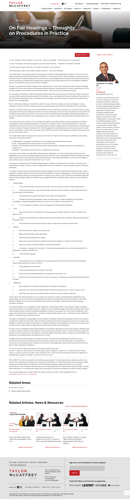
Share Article (81, 55)
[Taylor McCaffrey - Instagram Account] (65, 4)
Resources (87, 8)
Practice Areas (47, 8)
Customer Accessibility (32, 487)
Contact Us (116, 8)
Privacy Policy (55, 487)
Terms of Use (46, 487)
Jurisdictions (105, 8)
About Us (77, 8)
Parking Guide (91, 4)
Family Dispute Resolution (21, 391)
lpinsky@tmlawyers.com (104, 94)
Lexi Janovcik (13, 431)
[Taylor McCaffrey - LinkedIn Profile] (62, 3)
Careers (96, 8)
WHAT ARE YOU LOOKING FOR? (110, 3)
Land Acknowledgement (18, 465)
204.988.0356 (32, 374)
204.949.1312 (54, 4)
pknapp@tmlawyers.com (17, 374)
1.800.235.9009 (54, 480)
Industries (57, 8)
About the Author (104, 54)
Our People (68, 8)
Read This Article (25, 447)
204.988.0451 (100, 92)
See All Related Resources (76, 406)
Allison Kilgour (15, 429)
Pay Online (78, 4)
